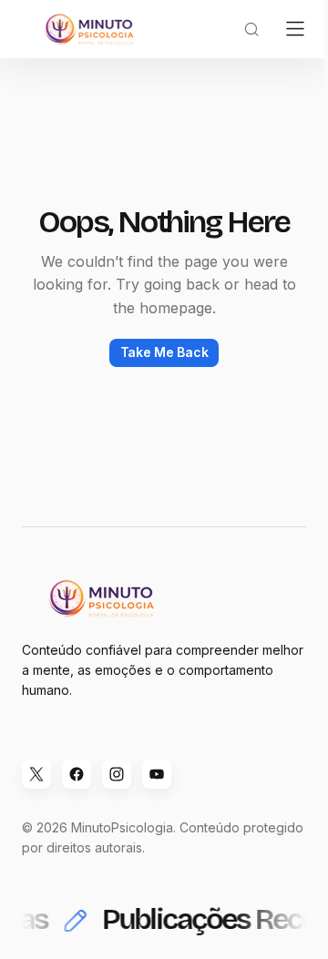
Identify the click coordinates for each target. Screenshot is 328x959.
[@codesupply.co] (116, 774)
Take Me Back (164, 352)
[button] (251, 29)
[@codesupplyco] (36, 774)
